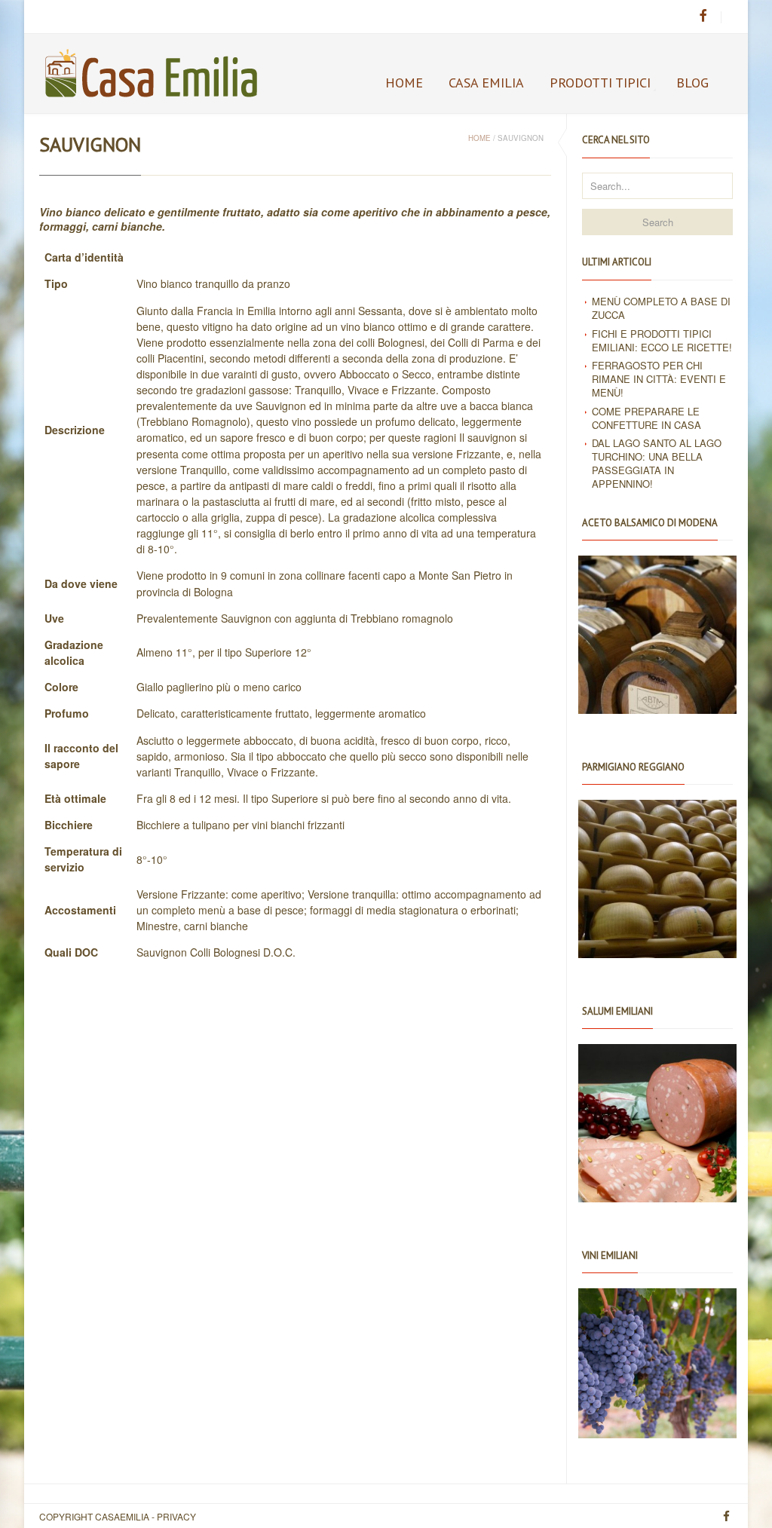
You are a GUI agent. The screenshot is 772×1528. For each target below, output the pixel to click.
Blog (692, 82)
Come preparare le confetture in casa (646, 418)
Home (404, 82)
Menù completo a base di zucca (661, 308)
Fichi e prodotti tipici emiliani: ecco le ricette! (662, 340)
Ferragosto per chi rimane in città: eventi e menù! (659, 379)
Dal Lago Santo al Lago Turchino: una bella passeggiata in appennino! (656, 463)
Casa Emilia (486, 82)
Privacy (176, 1516)
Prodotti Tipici (600, 82)
